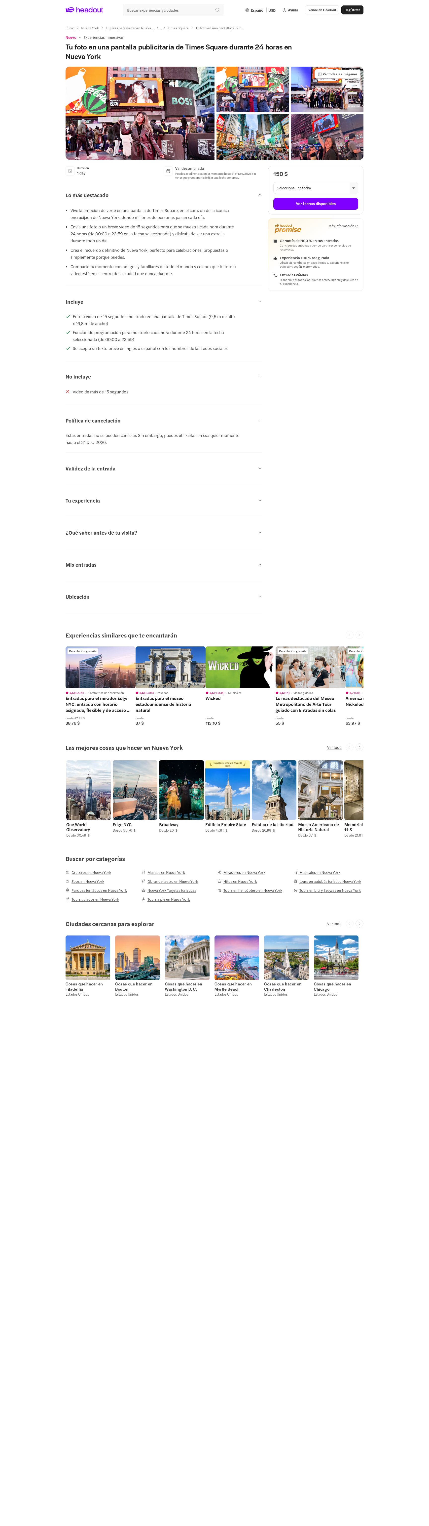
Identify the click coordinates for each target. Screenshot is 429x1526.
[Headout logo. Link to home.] (85, 10)
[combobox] (173, 10)
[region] (101, 667)
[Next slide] (359, 747)
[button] (140, 113)
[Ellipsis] (160, 29)
